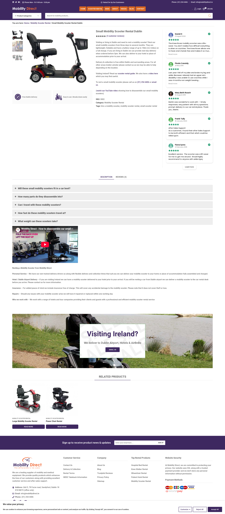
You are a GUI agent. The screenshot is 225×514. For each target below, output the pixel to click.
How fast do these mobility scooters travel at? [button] (42, 213)
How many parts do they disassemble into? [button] (40, 196)
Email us (112, 350)
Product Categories (24, 16)
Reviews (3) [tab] (121, 177)
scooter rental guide (126, 73)
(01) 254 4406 (182, 2)
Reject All (199, 509)
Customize (184, 509)
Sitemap (100, 481)
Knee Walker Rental (139, 469)
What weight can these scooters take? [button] (38, 221)
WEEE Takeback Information (75, 477)
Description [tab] (106, 177)
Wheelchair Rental (139, 473)
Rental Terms (69, 473)
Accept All (215, 509)
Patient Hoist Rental (139, 477)
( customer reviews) (115, 36)
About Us (101, 465)
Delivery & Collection (72, 469)
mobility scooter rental (129, 106)
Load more (189, 167)
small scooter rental (148, 106)
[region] (112, 507)
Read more (28, 427)
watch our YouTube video (107, 91)
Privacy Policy (103, 477)
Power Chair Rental (54, 421)
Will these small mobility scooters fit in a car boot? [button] (44, 188)
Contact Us (67, 465)
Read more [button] (173, 54)
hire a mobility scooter (110, 106)
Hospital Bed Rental (139, 465)
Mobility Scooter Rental (40, 23)
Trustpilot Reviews (105, 473)
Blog (99, 469)
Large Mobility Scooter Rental (24, 421)
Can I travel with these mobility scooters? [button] (39, 204)
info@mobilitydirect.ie (204, 2)
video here (153, 73)
